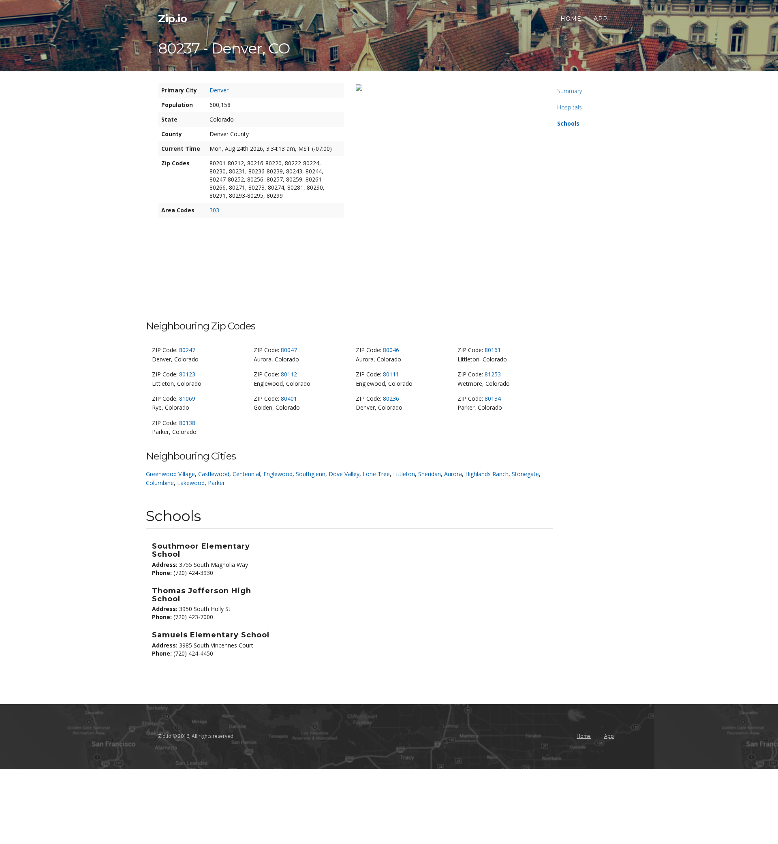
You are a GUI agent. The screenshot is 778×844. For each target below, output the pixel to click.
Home (570, 18)
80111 (391, 374)
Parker (216, 483)
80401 (289, 398)
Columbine (160, 483)
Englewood (278, 474)
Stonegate (525, 474)
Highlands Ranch (487, 474)
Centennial (246, 474)
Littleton (404, 474)
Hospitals (569, 107)
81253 (493, 374)
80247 (187, 350)
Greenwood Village (170, 474)
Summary (569, 91)
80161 (493, 350)
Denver (219, 90)
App (601, 18)
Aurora (453, 474)
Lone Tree (376, 474)
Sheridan (429, 474)
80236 (391, 398)
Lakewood (191, 483)
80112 (289, 374)
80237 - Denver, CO (224, 48)
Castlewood (213, 474)
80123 (187, 374)
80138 (187, 423)
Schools (568, 123)
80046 (391, 350)
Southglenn (310, 474)
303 (214, 210)
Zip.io (172, 18)
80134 (493, 398)
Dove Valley (344, 474)
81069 (187, 398)
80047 (289, 350)
